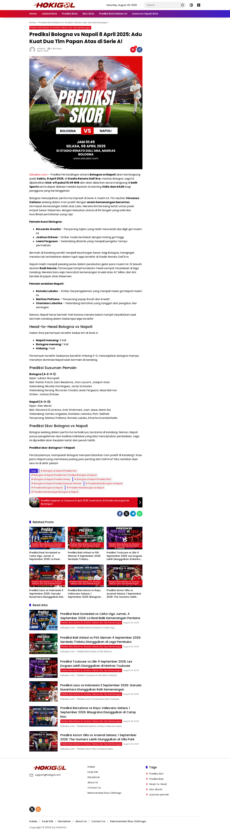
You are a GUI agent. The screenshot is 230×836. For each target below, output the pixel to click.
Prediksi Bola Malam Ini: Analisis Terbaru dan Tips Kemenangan (60, 27)
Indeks (91, 766)
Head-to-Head (158, 784)
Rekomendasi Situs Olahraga (104, 793)
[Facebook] (120, 514)
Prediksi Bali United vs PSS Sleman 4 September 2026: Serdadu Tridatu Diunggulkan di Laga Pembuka (84, 556)
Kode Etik (93, 772)
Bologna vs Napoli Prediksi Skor (94, 479)
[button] (182, 5)
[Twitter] (126, 514)
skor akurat (155, 789)
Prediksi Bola (156, 779)
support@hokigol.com (48, 775)
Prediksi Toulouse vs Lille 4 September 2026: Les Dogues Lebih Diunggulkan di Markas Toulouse (124, 556)
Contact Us (94, 787)
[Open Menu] (199, 5)
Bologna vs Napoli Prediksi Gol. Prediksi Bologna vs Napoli (65, 475)
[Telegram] (133, 514)
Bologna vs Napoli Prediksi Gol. (60, 470)
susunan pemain (159, 794)
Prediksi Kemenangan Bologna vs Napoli (56, 491)
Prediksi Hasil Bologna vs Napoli (86, 487)
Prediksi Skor (156, 773)
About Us (93, 782)
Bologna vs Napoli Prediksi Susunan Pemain (57, 483)
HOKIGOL (41, 49)
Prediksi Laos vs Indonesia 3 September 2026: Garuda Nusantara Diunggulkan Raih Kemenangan (46, 594)
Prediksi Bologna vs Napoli (48, 487)
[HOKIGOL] (53, 5)
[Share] (139, 50)
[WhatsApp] (139, 514)
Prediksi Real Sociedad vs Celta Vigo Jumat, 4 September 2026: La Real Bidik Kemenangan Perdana (46, 556)
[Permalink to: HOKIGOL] (33, 50)
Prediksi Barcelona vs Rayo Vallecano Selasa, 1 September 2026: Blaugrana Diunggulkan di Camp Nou (85, 594)
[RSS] (38, 809)
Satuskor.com (38, 174)
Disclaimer (94, 777)
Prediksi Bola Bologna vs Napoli (105, 483)
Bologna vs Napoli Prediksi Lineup (52, 479)
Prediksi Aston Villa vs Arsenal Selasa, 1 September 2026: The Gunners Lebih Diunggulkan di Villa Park (124, 594)
